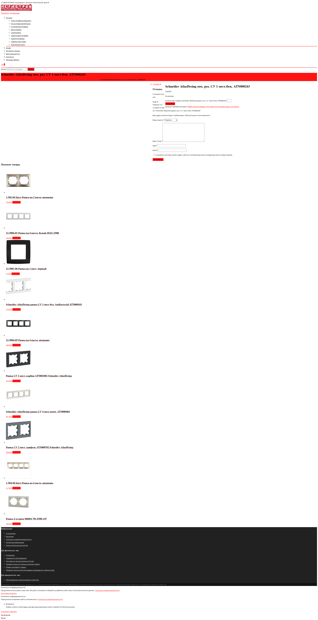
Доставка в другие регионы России (20, 561)
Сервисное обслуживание (16, 558)
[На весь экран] (7, 615)
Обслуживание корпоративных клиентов (22, 580)
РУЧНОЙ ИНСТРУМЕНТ (19, 27)
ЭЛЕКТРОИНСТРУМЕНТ (19, 36)
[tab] (161, 84)
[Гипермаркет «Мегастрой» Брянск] (16, 10)
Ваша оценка (158, 120)
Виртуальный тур (13, 54)
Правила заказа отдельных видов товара (23, 564)
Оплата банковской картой (17, 545)
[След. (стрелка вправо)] (4, 618)
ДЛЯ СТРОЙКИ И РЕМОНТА (21, 21)
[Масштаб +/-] (9, 615)
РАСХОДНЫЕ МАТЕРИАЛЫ (20, 24)
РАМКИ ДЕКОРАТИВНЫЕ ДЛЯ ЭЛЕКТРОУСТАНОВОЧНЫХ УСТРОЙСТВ (213, 107)
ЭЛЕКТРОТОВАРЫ (17, 39)
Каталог (9, 18)
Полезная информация (15, 542)
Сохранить (5, 611)
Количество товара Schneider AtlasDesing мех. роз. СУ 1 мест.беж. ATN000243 (195, 101)
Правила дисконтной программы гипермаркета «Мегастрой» (30, 570)
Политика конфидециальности (107, 590)
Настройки (5, 593)
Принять (13, 593)
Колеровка (10, 555)
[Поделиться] (4, 615)
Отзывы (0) (157, 84)
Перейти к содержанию (10, 13)
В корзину (170, 104)
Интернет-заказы (13, 51)
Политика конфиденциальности (18, 539)
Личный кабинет (12, 60)
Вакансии (10, 536)
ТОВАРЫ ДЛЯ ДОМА (18, 42)
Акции (8, 48)
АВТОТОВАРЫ (16, 30)
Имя (155, 146)
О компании (11, 533)
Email (155, 150)
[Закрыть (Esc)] (2, 615)
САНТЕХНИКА (16, 33)
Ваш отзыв (158, 141)
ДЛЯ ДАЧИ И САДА (18, 45)
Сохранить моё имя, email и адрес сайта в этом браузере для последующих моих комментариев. (194, 155)
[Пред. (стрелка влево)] (2, 618)
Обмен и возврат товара (16, 567)
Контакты (10, 57)
